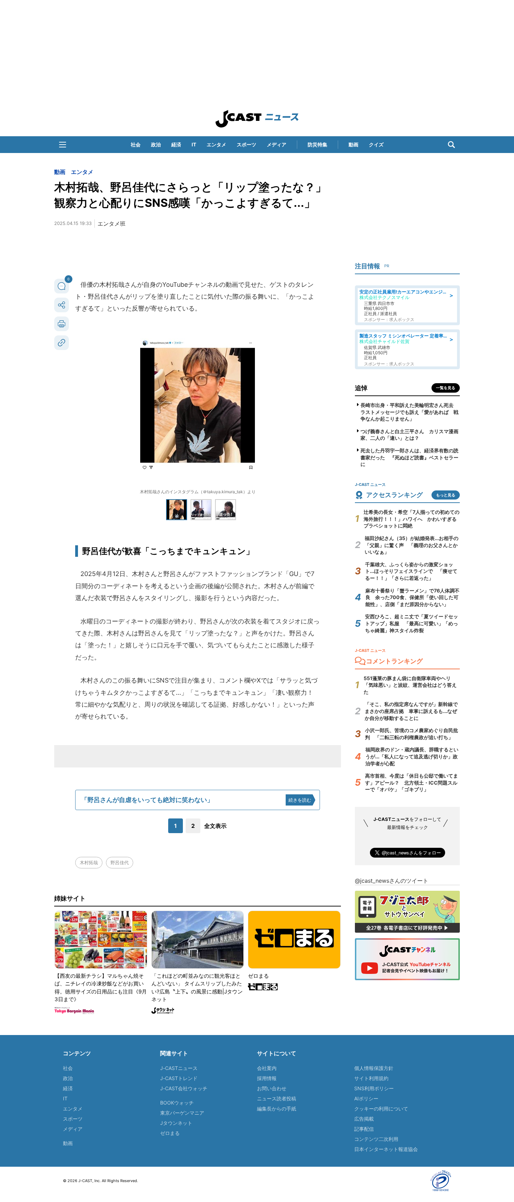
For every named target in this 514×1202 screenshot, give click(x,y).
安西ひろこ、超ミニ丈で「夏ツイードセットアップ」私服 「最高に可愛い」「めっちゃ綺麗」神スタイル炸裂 (411, 623)
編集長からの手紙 (276, 1109)
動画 (353, 144)
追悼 (361, 388)
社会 (136, 144)
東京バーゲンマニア (182, 1113)
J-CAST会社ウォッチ (183, 1088)
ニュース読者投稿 (276, 1098)
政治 (156, 144)
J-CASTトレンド (179, 1078)
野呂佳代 (119, 862)
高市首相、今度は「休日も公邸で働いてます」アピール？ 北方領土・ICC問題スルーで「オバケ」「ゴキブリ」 (411, 782)
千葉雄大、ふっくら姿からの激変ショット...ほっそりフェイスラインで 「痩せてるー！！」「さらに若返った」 (411, 571)
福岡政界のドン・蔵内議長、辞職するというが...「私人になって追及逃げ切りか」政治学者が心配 (411, 756)
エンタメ (216, 144)
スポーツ (246, 144)
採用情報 (267, 1078)
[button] (62, 144)
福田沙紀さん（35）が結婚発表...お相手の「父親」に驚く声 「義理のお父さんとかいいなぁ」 (411, 545)
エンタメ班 (112, 223)
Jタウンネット (176, 1123)
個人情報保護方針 (373, 1068)
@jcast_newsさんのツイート (391, 880)
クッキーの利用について (381, 1109)
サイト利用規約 (371, 1078)
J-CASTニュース (179, 1068)
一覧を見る (445, 387)
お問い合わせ (271, 1088)
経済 (176, 144)
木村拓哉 (89, 862)
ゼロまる (170, 1133)
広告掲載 (364, 1119)
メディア (276, 144)
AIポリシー (366, 1098)
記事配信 (364, 1129)
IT (194, 144)
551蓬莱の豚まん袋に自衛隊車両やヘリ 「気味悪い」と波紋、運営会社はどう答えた (410, 685)
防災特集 (317, 144)
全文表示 (215, 825)
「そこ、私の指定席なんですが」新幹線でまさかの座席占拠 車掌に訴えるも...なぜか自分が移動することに (411, 711)
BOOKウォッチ (177, 1103)
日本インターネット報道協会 (386, 1149)
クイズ (376, 144)
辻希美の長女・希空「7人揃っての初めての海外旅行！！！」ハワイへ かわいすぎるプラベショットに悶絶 (411, 519)
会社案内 (267, 1068)
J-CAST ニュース (257, 119)
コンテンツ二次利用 (376, 1139)
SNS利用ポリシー (374, 1088)
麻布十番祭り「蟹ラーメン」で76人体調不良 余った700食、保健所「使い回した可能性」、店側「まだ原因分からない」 (412, 597)
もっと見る (445, 495)
